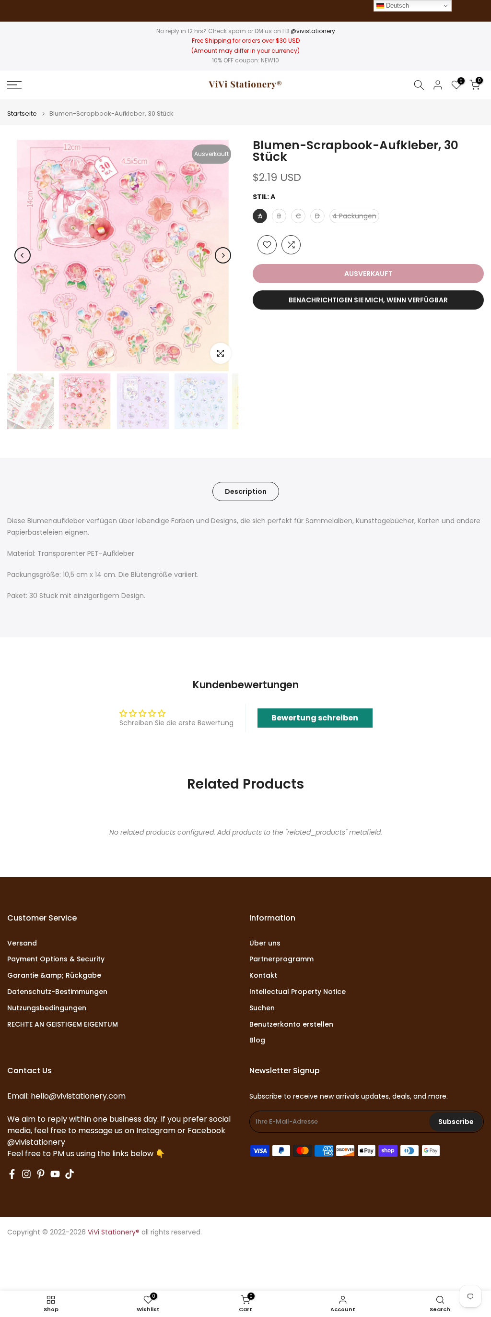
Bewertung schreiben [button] (314, 717)
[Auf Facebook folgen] (12, 1174)
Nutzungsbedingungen (46, 1008)
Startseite (22, 113)
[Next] (223, 255)
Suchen (262, 1008)
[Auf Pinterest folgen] (41, 1174)
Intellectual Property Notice (297, 991)
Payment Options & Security (56, 959)
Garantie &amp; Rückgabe (54, 975)
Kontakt (263, 975)
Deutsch (396, 5)
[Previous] (22, 255)
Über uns (265, 943)
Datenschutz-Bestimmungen (57, 991)
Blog (257, 1040)
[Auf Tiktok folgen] (69, 1174)
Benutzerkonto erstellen (291, 1024)
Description (246, 491)
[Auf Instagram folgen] (26, 1174)
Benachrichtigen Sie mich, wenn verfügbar (368, 300)
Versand (22, 943)
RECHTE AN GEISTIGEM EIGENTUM (62, 1024)
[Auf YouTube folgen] (55, 1174)
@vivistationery (313, 31)
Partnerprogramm (281, 959)
